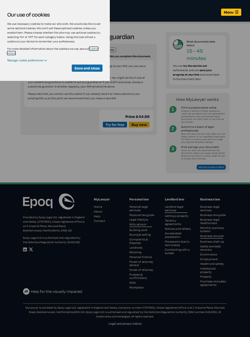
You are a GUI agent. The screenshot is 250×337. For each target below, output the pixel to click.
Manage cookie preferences (25, 60)
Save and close (87, 68)
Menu (229, 12)
